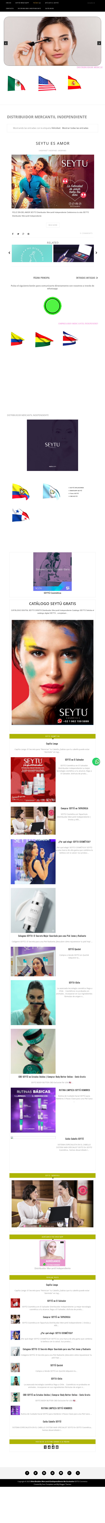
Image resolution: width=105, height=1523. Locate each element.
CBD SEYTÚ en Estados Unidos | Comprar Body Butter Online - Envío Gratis (56, 1394)
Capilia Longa (52, 1284)
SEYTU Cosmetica (81, 1481)
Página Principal (41, 277)
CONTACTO (10, 8)
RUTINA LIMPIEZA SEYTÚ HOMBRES (56, 1408)
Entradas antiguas (86, 277)
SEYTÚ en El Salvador (56, 1300)
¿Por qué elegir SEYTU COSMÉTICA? (57, 1333)
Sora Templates (47, 1484)
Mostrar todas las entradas (75, 128)
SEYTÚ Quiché (56, 1365)
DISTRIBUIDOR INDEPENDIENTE (29, 8)
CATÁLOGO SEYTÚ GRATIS (52, 603)
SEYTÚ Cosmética (52, 593)
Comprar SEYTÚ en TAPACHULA (56, 1317)
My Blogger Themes (64, 1484)
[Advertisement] (52, 1505)
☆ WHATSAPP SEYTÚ (75, 490)
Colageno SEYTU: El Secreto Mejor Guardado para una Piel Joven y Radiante (57, 1349)
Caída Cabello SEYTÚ (52, 1421)
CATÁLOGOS (49, 8)
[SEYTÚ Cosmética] (52, 470)
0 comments (86, 233)
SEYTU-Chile (56, 1378)
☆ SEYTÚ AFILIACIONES (76, 487)
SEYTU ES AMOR (53, 143)
